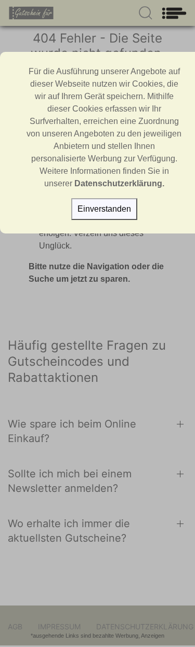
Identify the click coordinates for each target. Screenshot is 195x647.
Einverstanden (104, 208)
